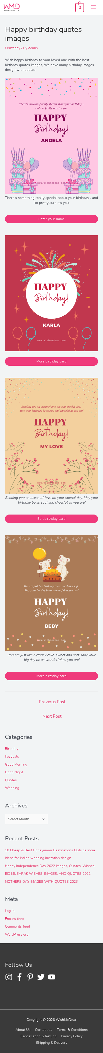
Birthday (13, 48)
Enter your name (51, 219)
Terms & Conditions (72, 1029)
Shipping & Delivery (51, 1042)
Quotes (11, 780)
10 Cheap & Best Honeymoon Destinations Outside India (50, 850)
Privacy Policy (71, 1036)
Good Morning (16, 764)
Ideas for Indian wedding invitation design (38, 858)
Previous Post (52, 702)
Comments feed (17, 926)
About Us (23, 1029)
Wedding (12, 788)
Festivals (12, 756)
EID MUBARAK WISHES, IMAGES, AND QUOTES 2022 (47, 873)
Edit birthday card (52, 518)
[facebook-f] (21, 977)
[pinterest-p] (31, 977)
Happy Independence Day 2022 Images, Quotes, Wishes (49, 866)
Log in (9, 910)
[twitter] (42, 977)
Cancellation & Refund (38, 1036)
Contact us (43, 1029)
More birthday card (51, 361)
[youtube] (53, 977)
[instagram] (10, 977)
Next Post (52, 716)
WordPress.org (16, 934)
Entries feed (14, 918)
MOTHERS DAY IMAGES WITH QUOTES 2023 (41, 881)
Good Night (14, 772)
